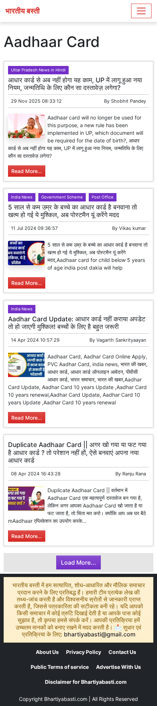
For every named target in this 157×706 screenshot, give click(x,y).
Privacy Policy (83, 652)
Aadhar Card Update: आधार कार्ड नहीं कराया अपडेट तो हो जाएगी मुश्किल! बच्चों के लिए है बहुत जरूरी (76, 322)
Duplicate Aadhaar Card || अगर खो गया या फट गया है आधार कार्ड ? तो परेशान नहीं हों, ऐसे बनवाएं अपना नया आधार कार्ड (77, 452)
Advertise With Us (118, 667)
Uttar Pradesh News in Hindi (38, 69)
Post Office (103, 197)
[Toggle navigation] (141, 11)
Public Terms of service (60, 667)
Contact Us (122, 652)
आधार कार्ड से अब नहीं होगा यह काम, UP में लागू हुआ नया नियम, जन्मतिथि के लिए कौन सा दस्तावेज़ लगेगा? (75, 83)
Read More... (26, 171)
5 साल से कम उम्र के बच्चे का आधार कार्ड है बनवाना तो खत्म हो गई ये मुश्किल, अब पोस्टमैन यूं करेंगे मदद (72, 211)
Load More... (78, 562)
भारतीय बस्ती (22, 11)
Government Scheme (62, 197)
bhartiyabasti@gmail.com (99, 634)
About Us (47, 652)
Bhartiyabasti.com (65, 699)
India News (21, 197)
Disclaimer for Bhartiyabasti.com (86, 682)
